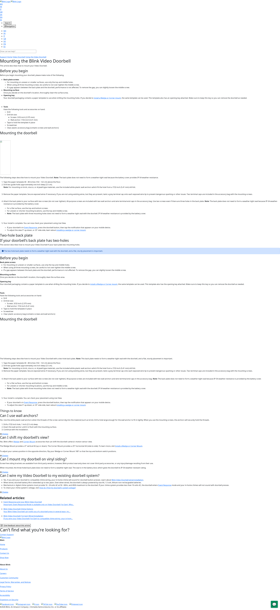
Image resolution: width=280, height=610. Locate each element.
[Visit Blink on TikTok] (47, 604)
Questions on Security (9, 599)
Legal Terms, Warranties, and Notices (15, 582)
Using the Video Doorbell (35, 57)
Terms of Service (7, 591)
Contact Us (4, 553)
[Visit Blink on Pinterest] (76, 604)
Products (4, 549)
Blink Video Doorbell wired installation (127, 480)
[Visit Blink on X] (35, 604)
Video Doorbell (19, 57)
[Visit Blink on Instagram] (23, 604)
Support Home (6, 57)
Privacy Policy (5, 586)
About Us (4, 569)
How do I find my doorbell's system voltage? (57, 488)
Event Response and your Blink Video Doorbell (39, 503)
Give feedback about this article (17, 525)
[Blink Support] (10, 1)
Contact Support (7, 534)
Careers (3, 573)
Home (2, 544)
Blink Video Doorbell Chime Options (37, 510)
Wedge (16, 441)
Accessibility (5, 595)
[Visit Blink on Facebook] (7, 604)
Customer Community (9, 578)
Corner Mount (29, 441)
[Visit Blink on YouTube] (61, 604)
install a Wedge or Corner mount (107, 98)
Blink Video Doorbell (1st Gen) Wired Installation (38, 517)
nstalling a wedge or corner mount (71, 405)
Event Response (30, 227)
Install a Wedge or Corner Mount (128, 446)
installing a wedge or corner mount (71, 230)
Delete (5, 434)
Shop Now (4, 557)
